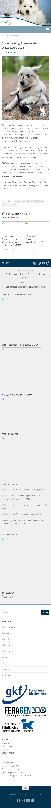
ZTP (6, 663)
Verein (16, 36)
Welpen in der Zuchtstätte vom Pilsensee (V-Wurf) (24, 490)
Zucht (6, 669)
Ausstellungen (10, 639)
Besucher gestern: (9, 769)
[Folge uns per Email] (43, 263)
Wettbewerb (7, 205)
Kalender (18, 201)
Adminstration (10, 627)
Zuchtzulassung (10, 675)
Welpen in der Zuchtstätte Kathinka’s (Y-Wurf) (22, 514)
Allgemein (7, 36)
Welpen (7, 657)
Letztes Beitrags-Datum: (12, 775)
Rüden (7, 645)
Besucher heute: (9, 766)
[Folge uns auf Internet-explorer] (47, 263)
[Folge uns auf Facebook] (34, 263)
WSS (14, 205)
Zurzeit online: (8, 763)
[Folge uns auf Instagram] (39, 263)
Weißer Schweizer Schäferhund (33, 201)
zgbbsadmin (11, 53)
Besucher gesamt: (9, 772)
